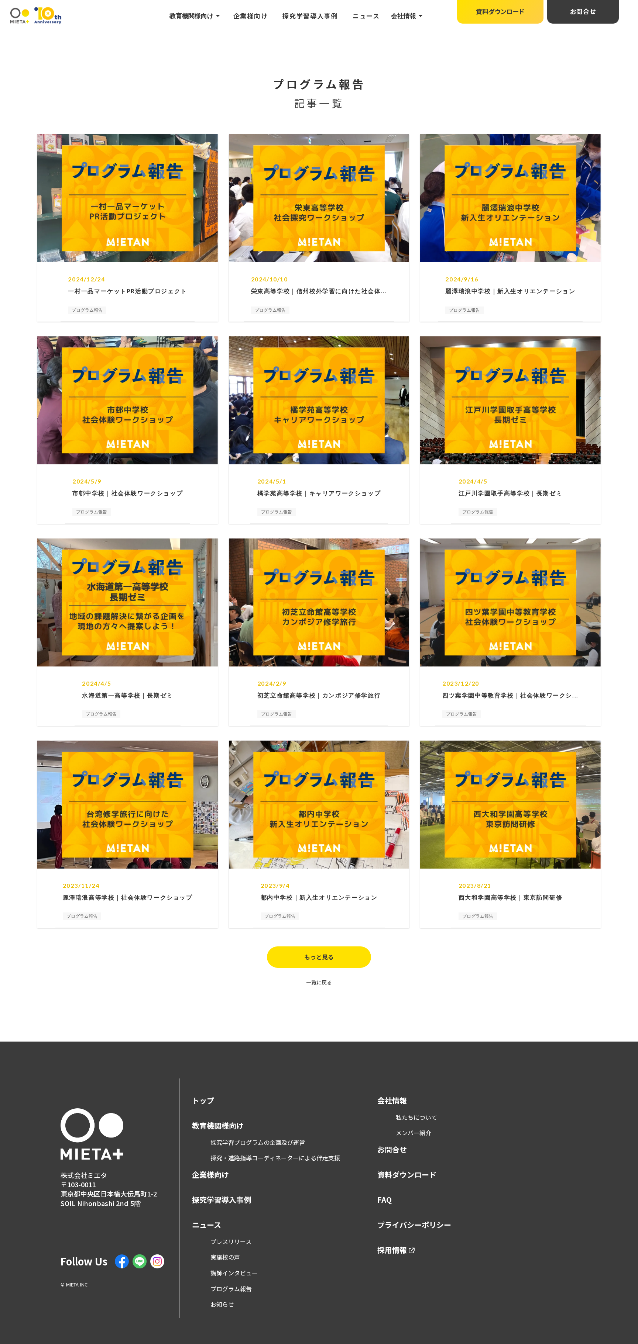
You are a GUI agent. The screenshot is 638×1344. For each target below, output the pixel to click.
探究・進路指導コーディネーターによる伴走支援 (275, 1158)
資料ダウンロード (406, 1175)
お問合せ (392, 1149)
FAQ (384, 1200)
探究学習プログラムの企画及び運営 (257, 1142)
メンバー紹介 (413, 1133)
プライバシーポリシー (414, 1225)
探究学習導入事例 (310, 15)
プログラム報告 (231, 1289)
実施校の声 (225, 1257)
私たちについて (416, 1117)
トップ (203, 1100)
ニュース (366, 15)
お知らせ (222, 1304)
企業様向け (250, 15)
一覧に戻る (319, 982)
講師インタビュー (234, 1273)
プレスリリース (230, 1241)
